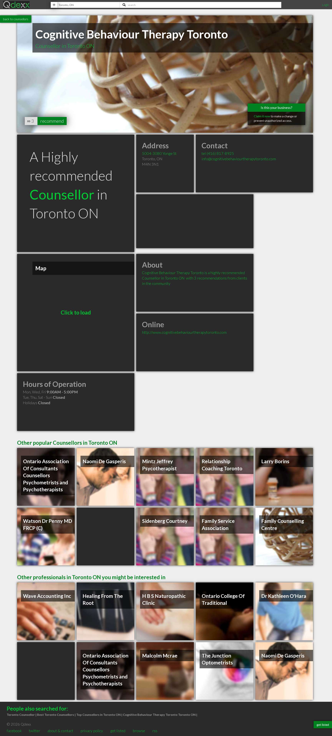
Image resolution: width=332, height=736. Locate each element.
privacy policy (92, 730)
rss (154, 730)
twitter (34, 730)
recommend (52, 121)
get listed (117, 730)
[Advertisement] (194, 221)
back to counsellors (15, 19)
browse (139, 730)
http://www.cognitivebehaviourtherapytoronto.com (184, 332)
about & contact (60, 730)
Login (325, 5)
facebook (14, 730)
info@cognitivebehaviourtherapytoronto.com (239, 158)
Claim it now (262, 116)
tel (218, 153)
